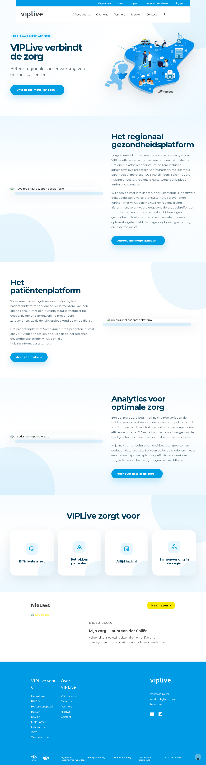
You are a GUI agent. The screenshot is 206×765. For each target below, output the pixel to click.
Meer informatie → (28, 357)
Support (134, 3)
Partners (119, 14)
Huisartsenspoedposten (42, 709)
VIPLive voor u (81, 14)
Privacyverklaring (96, 757)
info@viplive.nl (104, 3)
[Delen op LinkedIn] (152, 714)
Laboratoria (38, 727)
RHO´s (35, 701)
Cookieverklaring (122, 757)
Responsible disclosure (145, 758)
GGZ (34, 732)
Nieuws (135, 14)
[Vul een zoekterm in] (164, 14)
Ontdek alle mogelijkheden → (37, 89)
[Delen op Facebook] (160, 714)
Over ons (102, 14)
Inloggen (178, 3)
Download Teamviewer (156, 3)
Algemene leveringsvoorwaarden (71, 758)
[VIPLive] (32, 14)
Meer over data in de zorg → (137, 473)
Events (121, 3)
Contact (151, 14)
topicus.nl (156, 704)
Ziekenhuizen (40, 737)
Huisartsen (38, 696)
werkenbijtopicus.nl (163, 699)
